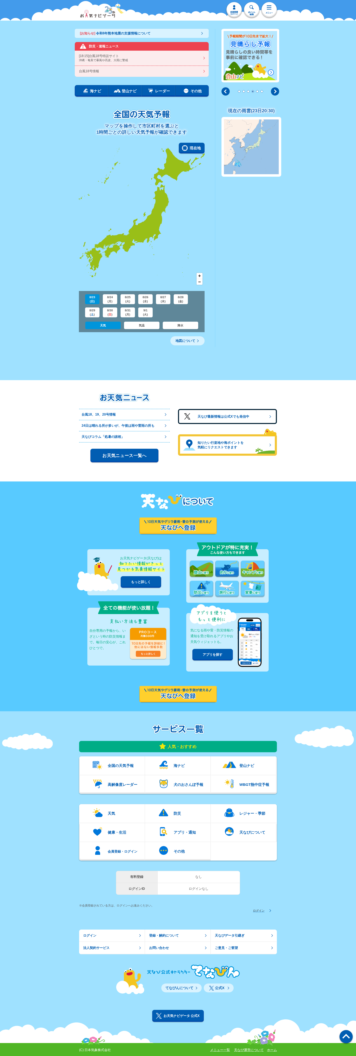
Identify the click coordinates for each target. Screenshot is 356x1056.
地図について (185, 340)
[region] (142, 215)
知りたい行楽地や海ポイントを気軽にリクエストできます (221, 445)
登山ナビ (246, 766)
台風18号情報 (89, 71)
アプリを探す (212, 654)
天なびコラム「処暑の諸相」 (103, 436)
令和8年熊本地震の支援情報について (115, 33)
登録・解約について (164, 935)
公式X (219, 988)
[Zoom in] (200, 276)
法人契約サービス (96, 948)
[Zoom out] (200, 282)
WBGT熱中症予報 (254, 785)
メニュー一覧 (220, 1050)
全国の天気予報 (121, 766)
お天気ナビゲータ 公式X (182, 1015)
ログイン (259, 910)
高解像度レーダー (122, 785)
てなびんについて (179, 988)
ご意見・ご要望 (226, 948)
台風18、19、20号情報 (99, 414)
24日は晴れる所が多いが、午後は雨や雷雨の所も (118, 425)
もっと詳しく (141, 582)
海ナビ (179, 766)
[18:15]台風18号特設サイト (103, 58)
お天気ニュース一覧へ (124, 455)
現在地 (195, 148)
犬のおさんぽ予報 (188, 785)
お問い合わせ (159, 948)
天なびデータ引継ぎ (230, 935)
